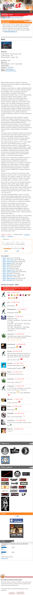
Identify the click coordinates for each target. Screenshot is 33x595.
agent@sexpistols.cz (10, 31)
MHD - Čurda (6, 264)
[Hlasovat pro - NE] (6, 552)
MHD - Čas (6, 266)
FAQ (17, 516)
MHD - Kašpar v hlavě (9, 271)
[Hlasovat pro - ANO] (6, 547)
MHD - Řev (6, 276)
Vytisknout (10, 236)
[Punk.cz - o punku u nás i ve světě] (12, 5)
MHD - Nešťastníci (8, 275)
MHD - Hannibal (7, 270)
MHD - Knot (6, 258)
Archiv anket (4, 558)
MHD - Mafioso (7, 263)
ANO (2, 549)
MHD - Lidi (6, 273)
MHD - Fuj (6, 268)
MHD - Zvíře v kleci (8, 259)
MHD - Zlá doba (7, 280)
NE (2, 553)
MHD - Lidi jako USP (8, 261)
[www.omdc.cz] (16, 537)
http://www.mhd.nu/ (10, 70)
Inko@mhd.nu (10, 69)
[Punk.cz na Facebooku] (16, 522)
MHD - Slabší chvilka (9, 278)
